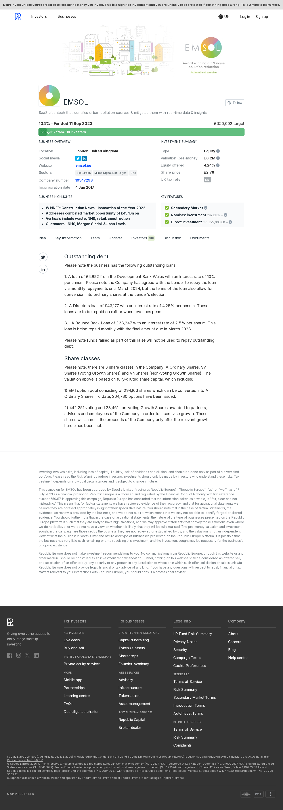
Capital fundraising (134, 640)
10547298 (84, 180)
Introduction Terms (189, 705)
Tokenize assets (132, 648)
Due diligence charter (81, 711)
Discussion (172, 238)
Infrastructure (130, 688)
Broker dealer (130, 727)
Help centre (238, 657)
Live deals (72, 640)
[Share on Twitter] (43, 257)
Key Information (68, 238)
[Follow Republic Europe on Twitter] (27, 655)
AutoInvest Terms (188, 713)
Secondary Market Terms (194, 697)
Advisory (126, 680)
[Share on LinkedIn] (43, 269)
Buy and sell (74, 648)
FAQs (68, 703)
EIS (207, 179)
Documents (199, 238)
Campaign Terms (187, 657)
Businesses (66, 16)
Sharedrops (128, 656)
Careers (234, 642)
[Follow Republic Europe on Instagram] (18, 655)
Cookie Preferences (189, 665)
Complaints (182, 745)
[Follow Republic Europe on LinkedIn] (36, 655)
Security (180, 649)
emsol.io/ (83, 165)
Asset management (134, 703)
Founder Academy (134, 664)
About (233, 634)
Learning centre (77, 695)
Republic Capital (132, 719)
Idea (42, 238)
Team (95, 238)
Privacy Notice (185, 642)
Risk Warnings (87, 476)
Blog (231, 649)
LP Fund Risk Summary (192, 634)
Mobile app (73, 680)
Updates (115, 238)
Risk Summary (185, 689)
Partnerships (74, 688)
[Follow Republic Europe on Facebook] (9, 655)
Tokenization (129, 695)
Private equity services (82, 664)
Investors (39, 16)
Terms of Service (187, 681)
